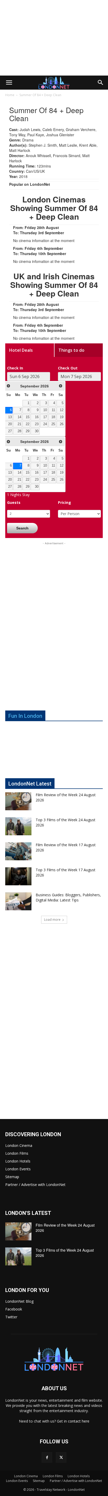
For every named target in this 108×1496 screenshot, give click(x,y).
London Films (16, 1153)
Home (9, 95)
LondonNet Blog (19, 1301)
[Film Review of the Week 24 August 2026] (18, 801)
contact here (78, 1421)
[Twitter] (61, 1457)
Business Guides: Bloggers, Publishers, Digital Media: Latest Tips (68, 897)
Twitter (11, 1316)
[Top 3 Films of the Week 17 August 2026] (18, 876)
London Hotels (17, 1161)
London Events (18, 1168)
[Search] (100, 83)
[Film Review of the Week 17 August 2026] (18, 851)
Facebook (13, 1309)
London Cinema (18, 1145)
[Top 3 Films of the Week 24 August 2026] (18, 826)
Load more (52, 919)
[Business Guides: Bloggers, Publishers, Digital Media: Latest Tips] (18, 901)
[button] (9, 83)
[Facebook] (47, 1457)
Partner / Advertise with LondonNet (35, 1184)
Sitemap (12, 1176)
